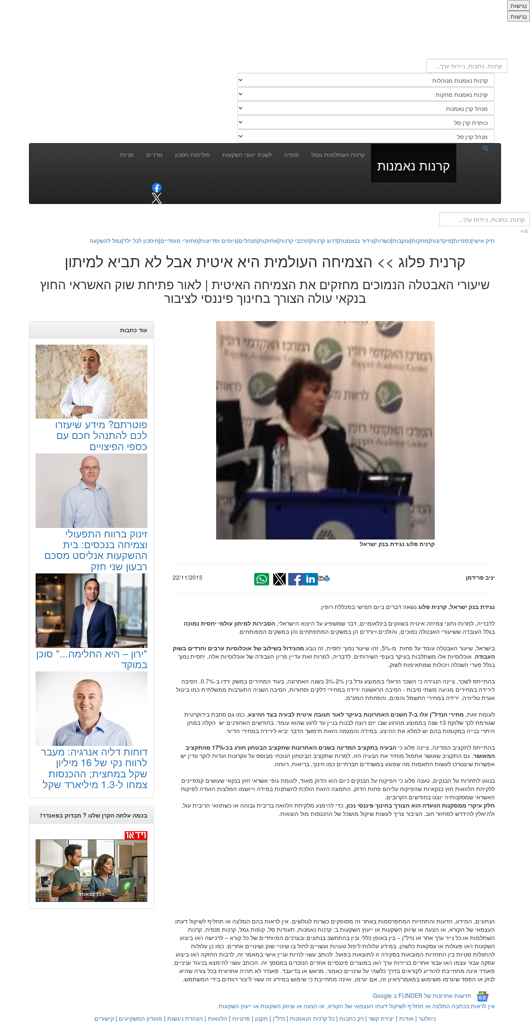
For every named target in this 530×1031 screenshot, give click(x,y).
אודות (406, 1018)
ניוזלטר (427, 1018)
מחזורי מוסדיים (179, 240)
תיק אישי (484, 240)
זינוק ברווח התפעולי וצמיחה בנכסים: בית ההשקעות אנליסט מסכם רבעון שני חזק (95, 549)
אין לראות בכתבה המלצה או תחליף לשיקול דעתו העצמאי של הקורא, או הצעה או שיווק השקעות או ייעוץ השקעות (357, 1006)
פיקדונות (441, 240)
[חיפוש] (475, 148)
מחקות (420, 240)
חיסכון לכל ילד (141, 240)
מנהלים (247, 240)
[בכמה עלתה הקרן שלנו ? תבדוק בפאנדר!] (91, 866)
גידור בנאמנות (356, 240)
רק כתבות (352, 1018)
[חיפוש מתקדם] (525, 230)
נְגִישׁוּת (519, 5)
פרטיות (241, 1018)
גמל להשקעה (105, 240)
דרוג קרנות (324, 240)
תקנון (261, 1018)
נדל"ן (279, 1018)
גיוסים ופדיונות (218, 240)
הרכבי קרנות (294, 240)
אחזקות (268, 240)
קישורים (104, 1018)
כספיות (462, 240)
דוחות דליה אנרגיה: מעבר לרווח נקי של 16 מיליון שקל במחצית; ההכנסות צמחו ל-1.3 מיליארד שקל (94, 767)
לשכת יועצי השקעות (247, 154)
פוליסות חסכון (192, 154)
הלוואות (217, 1018)
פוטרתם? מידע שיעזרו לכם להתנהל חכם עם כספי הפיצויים (101, 435)
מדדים (154, 154)
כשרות (383, 240)
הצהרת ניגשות (185, 1018)
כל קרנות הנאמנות (312, 1018)
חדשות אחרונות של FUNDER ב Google (422, 996)
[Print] (327, 578)
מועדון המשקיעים (140, 1018)
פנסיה (291, 154)
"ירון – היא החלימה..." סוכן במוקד (91, 658)
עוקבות (401, 240)
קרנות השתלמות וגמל (338, 154)
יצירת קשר (381, 1018)
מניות (127, 154)
